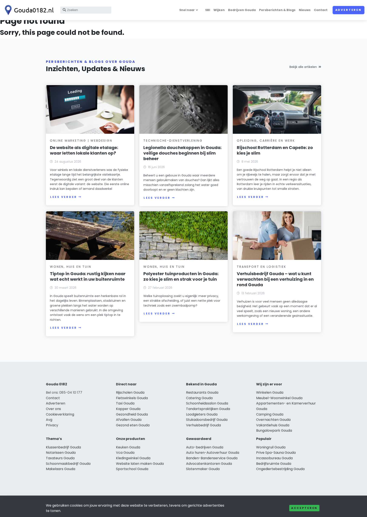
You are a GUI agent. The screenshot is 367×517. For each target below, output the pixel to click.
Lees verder (63, 197)
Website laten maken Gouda (140, 463)
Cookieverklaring (60, 414)
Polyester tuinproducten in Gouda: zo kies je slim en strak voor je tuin (181, 276)
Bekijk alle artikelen (303, 67)
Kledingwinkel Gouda (133, 458)
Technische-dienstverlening (173, 140)
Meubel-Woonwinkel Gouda (279, 398)
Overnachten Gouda (273, 419)
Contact (320, 10)
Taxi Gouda (125, 403)
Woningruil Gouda (270, 447)
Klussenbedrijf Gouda (63, 447)
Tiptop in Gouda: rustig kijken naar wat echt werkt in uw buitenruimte (88, 276)
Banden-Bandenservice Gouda (211, 458)
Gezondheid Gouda (132, 414)
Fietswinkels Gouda (132, 398)
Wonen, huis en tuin (70, 267)
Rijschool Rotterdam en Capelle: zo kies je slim (275, 150)
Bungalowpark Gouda (274, 430)
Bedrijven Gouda (242, 10)
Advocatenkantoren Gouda (209, 463)
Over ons (53, 408)
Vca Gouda (125, 452)
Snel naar (187, 10)
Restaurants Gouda (202, 392)
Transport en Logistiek (261, 267)
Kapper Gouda (128, 408)
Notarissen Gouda (61, 452)
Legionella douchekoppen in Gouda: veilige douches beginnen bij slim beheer (182, 153)
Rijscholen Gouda (130, 392)
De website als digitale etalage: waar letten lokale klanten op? (84, 150)
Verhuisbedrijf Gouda (203, 425)
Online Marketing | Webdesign (81, 140)
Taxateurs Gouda (60, 458)
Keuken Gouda (128, 447)
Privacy (52, 425)
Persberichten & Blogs (277, 10)
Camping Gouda (269, 414)
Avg (49, 419)
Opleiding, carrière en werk (266, 140)
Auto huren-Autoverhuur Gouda (212, 452)
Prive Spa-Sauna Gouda (276, 452)
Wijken (219, 10)
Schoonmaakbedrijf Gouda (68, 463)
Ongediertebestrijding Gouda (280, 468)
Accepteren (304, 508)
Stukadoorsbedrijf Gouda (206, 419)
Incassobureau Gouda (274, 458)
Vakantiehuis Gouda (272, 425)
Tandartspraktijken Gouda (208, 408)
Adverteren (348, 10)
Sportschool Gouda (132, 468)
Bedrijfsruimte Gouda (273, 463)
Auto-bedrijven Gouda (204, 447)
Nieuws (305, 10)
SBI (207, 10)
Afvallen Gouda (128, 419)
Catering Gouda (199, 398)
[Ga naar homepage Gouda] (28, 10)
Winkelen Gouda (269, 392)
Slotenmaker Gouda (203, 468)
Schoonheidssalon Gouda (207, 403)
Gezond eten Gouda (133, 425)
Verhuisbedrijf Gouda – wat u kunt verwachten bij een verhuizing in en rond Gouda (275, 279)
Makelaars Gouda (60, 468)
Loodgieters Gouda (201, 414)
